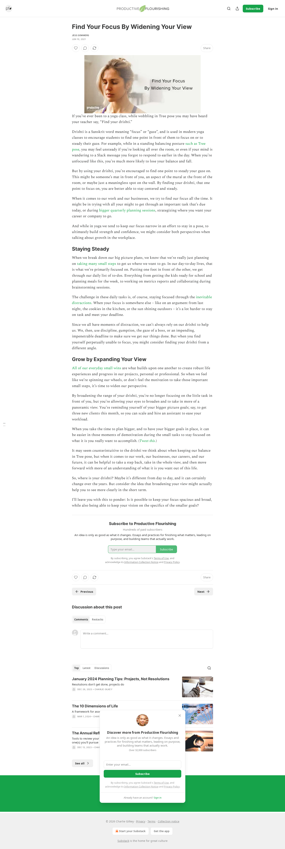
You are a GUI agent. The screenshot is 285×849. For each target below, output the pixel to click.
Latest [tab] (87, 668)
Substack (123, 841)
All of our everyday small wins (96, 368)
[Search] (229, 8)
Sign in (273, 8)
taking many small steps (96, 264)
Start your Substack (132, 831)
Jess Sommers (80, 35)
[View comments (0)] (85, 48)
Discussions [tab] (101, 668)
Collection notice (168, 821)
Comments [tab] (81, 619)
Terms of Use (161, 782)
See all (80, 763)
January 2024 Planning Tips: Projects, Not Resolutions (120, 679)
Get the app (161, 831)
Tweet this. (147, 441)
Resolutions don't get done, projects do (98, 684)
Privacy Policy (172, 786)
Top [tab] (76, 668)
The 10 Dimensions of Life (95, 706)
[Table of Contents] (4, 424)
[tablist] (88, 619)
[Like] (76, 48)
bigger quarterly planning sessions (127, 210)
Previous (86, 591)
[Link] (66, 249)
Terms (151, 821)
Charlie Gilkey (103, 689)
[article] (142, 687)
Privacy (140, 821)
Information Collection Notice (141, 786)
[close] (180, 715)
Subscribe (253, 8)
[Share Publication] (237, 8)
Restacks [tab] (97, 619)
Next (201, 591)
